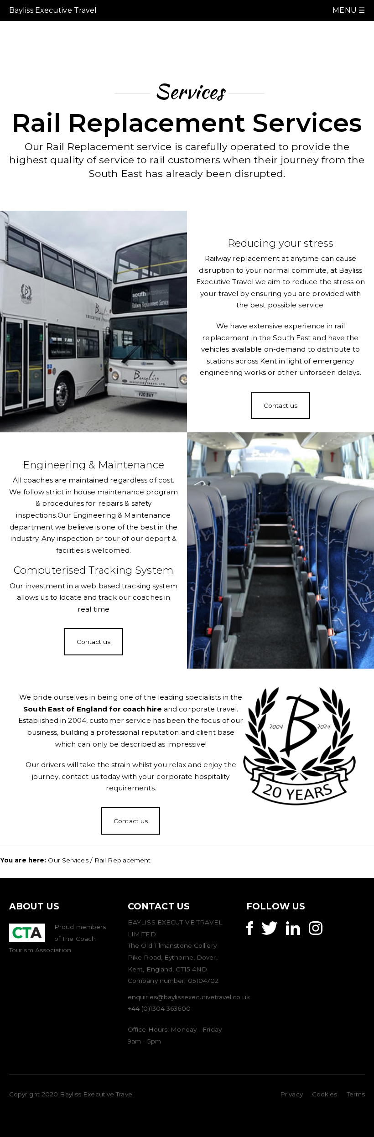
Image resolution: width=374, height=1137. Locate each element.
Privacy (291, 1094)
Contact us (281, 405)
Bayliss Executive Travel (53, 10)
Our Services (68, 860)
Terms (356, 1094)
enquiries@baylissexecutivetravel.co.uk (189, 997)
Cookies (325, 1094)
